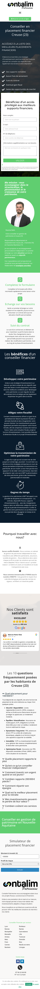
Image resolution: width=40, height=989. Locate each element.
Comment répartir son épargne (15, 787)
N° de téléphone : (9, 134)
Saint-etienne (23, 932)
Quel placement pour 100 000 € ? (15, 694)
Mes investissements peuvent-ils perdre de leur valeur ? (19, 800)
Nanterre (7, 947)
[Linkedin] (22, 961)
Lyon (6, 926)
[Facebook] (18, 961)
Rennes (7, 929)
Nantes (21, 929)
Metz (6, 939)
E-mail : (5, 125)
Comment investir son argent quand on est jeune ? (19, 773)
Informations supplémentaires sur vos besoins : (19, 144)
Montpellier (8, 932)
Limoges (22, 947)
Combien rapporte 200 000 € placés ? (18, 780)
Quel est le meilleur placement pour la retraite (19, 793)
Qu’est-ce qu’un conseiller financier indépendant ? (17, 766)
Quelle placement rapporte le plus (19, 760)
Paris (6, 942)
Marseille (8, 934)
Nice (20, 942)
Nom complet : (8, 115)
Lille (20, 934)
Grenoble (22, 939)
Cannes (7, 945)
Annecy (7, 937)
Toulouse (22, 937)
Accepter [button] (28, 984)
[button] (20, 12)
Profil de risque (7, 860)
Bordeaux (22, 926)
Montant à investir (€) (9, 853)
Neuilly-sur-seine (24, 945)
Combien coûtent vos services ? (19, 807)
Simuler (20, 870)
